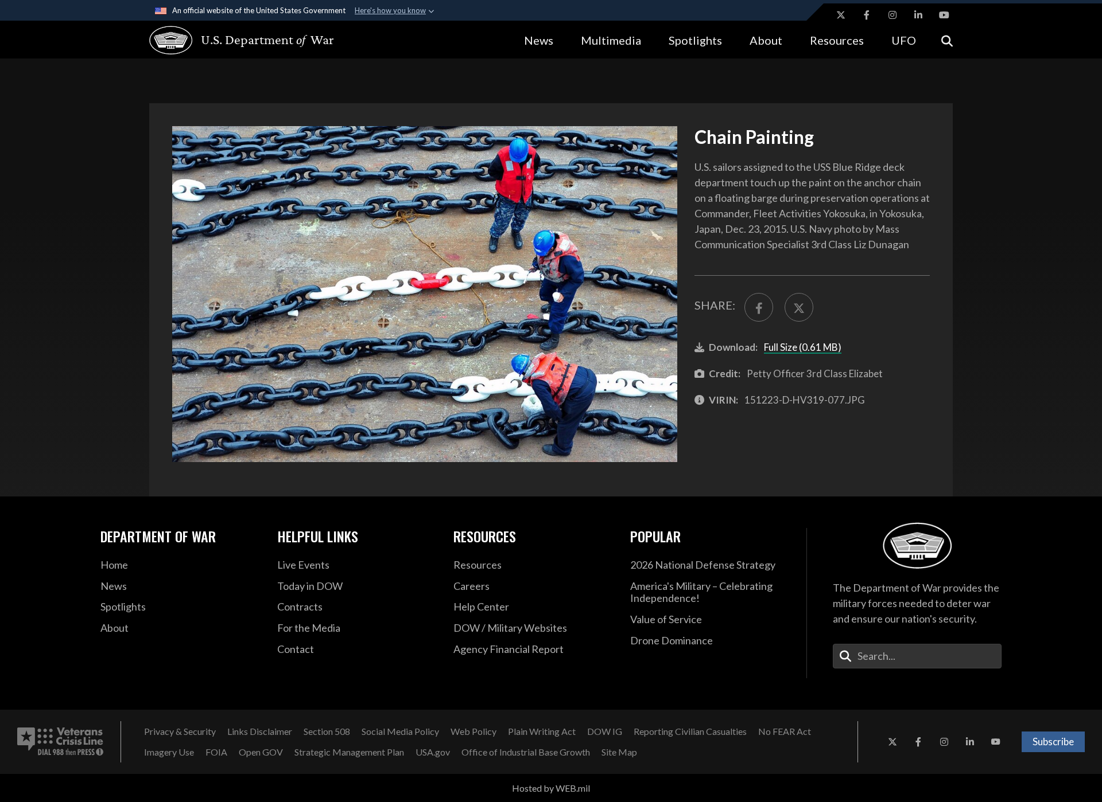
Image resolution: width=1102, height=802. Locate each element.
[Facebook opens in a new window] (866, 15)
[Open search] (947, 39)
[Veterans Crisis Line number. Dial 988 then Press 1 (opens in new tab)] (60, 741)
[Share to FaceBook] (758, 307)
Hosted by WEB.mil (551, 788)
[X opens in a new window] (840, 15)
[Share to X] (799, 307)
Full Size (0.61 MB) (802, 347)
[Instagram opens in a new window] (892, 15)
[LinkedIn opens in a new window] (918, 15)
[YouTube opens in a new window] (944, 15)
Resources (837, 40)
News (538, 40)
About (766, 40)
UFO (903, 40)
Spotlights (695, 40)
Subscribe (1053, 742)
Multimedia (611, 40)
